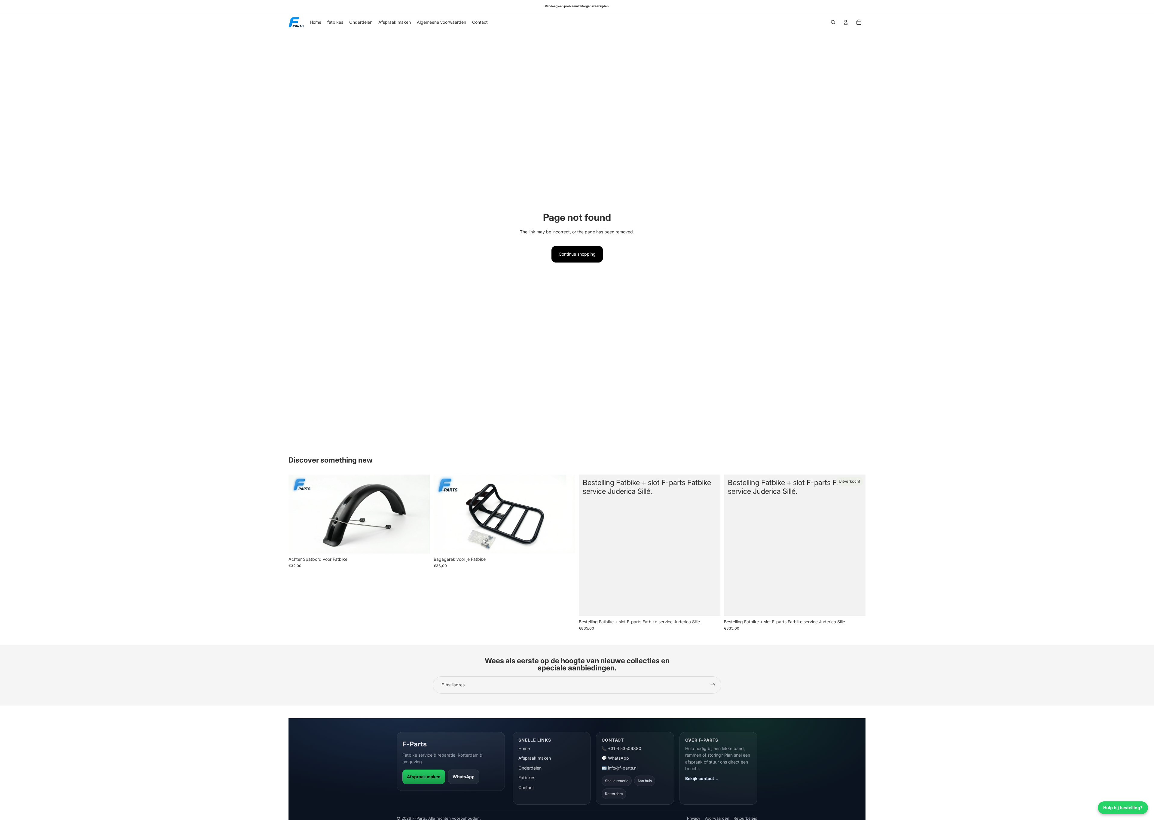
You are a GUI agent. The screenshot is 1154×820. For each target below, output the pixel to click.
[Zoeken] (833, 22)
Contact (526, 787)
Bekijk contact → (702, 778)
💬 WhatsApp (615, 758)
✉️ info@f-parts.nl (619, 767)
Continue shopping (577, 254)
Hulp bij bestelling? (1123, 807)
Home (524, 748)
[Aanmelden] (713, 685)
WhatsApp (464, 776)
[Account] (845, 22)
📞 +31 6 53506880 (621, 748)
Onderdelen (530, 767)
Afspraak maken (424, 776)
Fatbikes (526, 777)
